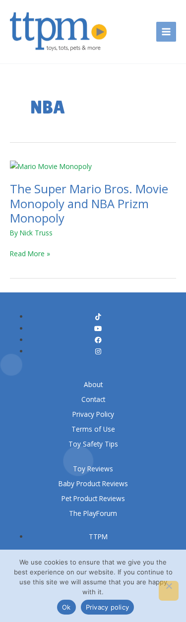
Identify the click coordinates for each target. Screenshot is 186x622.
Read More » (30, 253)
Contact (93, 399)
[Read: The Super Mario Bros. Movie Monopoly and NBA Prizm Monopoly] (51, 165)
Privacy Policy (93, 414)
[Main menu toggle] (166, 32)
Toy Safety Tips (93, 444)
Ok (66, 607)
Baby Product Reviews (93, 483)
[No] (169, 591)
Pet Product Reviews (93, 498)
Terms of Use (93, 429)
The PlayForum (93, 513)
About (93, 384)
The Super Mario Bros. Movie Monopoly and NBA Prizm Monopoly (89, 203)
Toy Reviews (93, 468)
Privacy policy (107, 607)
